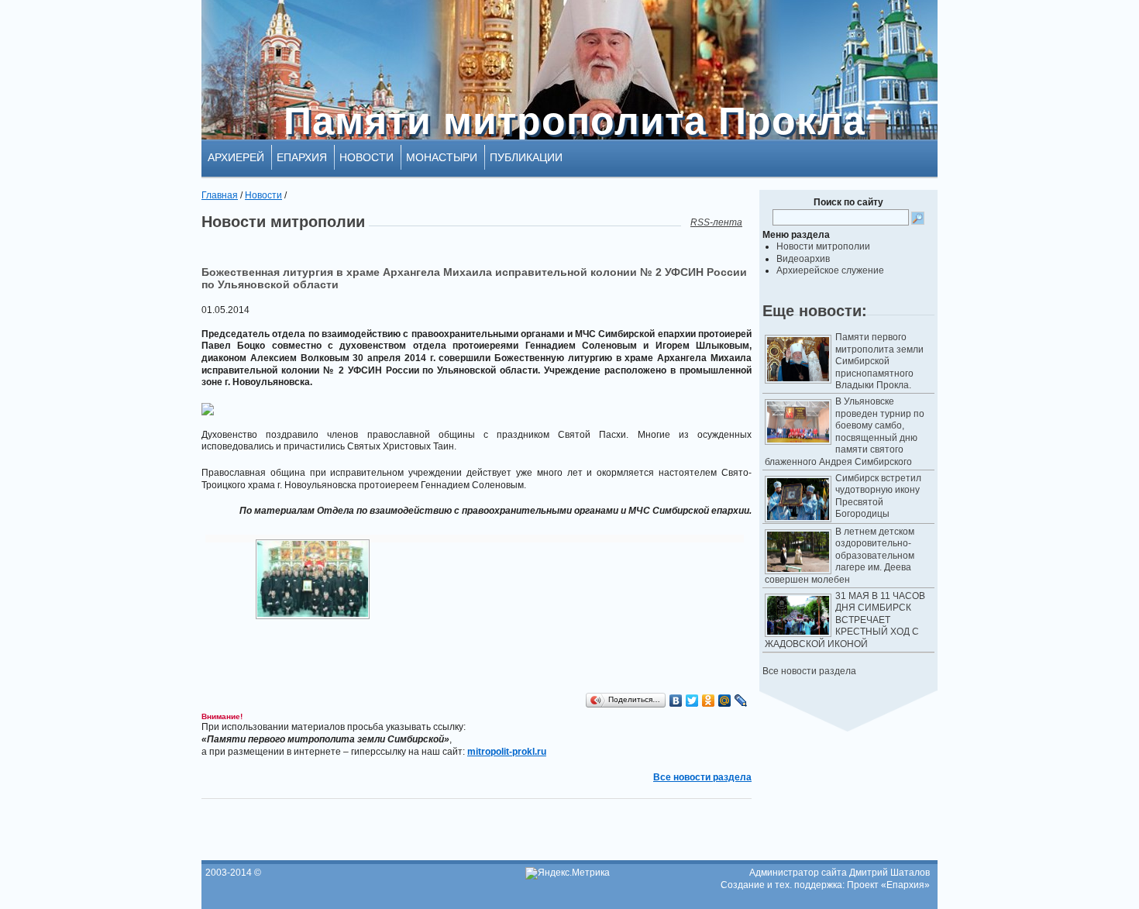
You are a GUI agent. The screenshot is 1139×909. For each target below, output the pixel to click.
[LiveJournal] (741, 700)
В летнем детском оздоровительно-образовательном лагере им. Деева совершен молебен (839, 555)
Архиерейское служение (830, 270)
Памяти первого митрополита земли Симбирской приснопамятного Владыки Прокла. (879, 361)
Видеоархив (803, 258)
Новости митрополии (823, 246)
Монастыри (441, 157)
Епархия (302, 157)
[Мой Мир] (725, 700)
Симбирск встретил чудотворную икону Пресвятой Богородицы (878, 496)
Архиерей (236, 157)
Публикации (526, 157)
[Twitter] (692, 700)
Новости (366, 157)
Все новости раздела (809, 671)
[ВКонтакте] (676, 700)
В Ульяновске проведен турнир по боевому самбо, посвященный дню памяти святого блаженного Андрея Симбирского (844, 431)
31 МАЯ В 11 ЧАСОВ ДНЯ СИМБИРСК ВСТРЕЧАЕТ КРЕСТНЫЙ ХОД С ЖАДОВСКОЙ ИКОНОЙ (845, 620)
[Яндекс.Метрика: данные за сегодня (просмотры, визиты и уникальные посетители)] (567, 873)
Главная (219, 195)
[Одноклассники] (708, 700)
